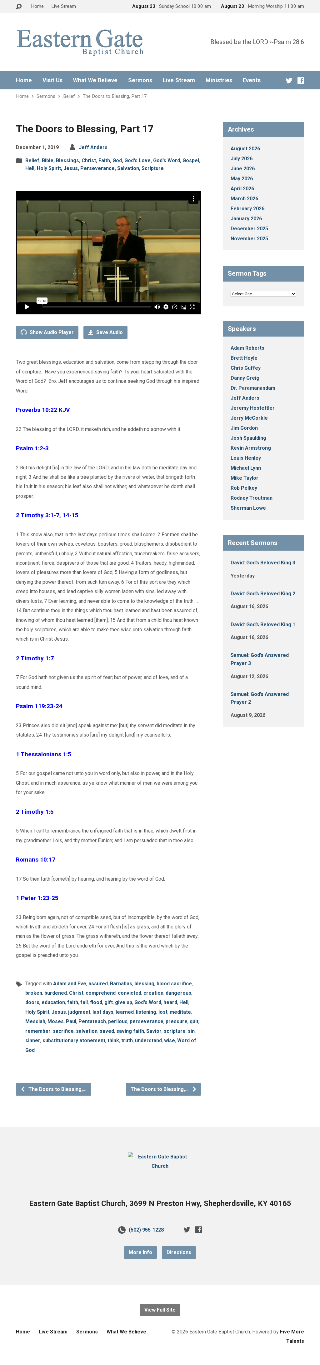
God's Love (137, 160)
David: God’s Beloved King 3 (263, 563)
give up (123, 1002)
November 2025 (249, 239)
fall (84, 1002)
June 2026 (243, 169)
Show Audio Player (51, 332)
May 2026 (242, 179)
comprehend (101, 993)
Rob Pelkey (244, 488)
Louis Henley (246, 458)
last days (102, 1012)
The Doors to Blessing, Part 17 (115, 96)
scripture (175, 1031)
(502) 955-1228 (146, 1230)
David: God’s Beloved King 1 (263, 625)
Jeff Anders (93, 147)
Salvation (128, 168)
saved (107, 1031)
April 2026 (242, 189)
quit (194, 1021)
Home (37, 6)
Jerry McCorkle (249, 418)
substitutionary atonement (73, 1040)
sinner (32, 1040)
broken (33, 993)
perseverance (146, 1021)
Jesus (70, 168)
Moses (56, 1021)
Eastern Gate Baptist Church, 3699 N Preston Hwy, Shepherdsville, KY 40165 (160, 1203)
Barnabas (121, 984)
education (53, 1002)
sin (191, 1031)
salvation (87, 1031)
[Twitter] (289, 80)
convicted (129, 993)
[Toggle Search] (19, 7)
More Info (140, 1252)
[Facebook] (301, 80)
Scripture (153, 168)
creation (153, 993)
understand (148, 1040)
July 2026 (241, 159)
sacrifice (63, 1031)
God (117, 160)
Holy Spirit (49, 168)
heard (170, 1002)
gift (108, 1002)
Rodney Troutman (251, 498)
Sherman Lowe (248, 508)
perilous (118, 1021)
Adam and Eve (69, 984)
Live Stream (63, 6)
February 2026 (247, 209)
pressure (177, 1021)
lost (163, 1012)
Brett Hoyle (244, 358)
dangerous (178, 993)
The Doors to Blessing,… (57, 1089)
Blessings (67, 160)
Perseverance (97, 168)
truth (127, 1040)
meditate (180, 1012)
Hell (29, 168)
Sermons (140, 80)
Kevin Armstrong (251, 448)
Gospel (190, 160)
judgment (79, 1012)
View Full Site (160, 1310)
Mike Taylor (244, 478)
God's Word (166, 160)
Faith (104, 160)
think (113, 1040)
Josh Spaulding (248, 438)
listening (146, 1012)
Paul (71, 1021)
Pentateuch (92, 1021)
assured (98, 984)
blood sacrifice (174, 984)
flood (96, 1002)
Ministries (219, 80)
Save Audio (109, 332)
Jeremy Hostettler (253, 408)
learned (125, 1012)
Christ (89, 160)
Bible (47, 160)
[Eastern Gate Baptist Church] (160, 1166)
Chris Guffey (246, 368)
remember (38, 1031)
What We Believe (95, 80)
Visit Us (52, 80)
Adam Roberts (247, 348)
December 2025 (249, 229)
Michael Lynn (246, 468)
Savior (154, 1031)
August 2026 (245, 149)
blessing (144, 984)
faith (72, 1002)
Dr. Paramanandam (253, 388)
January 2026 (246, 219)
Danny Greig (245, 378)
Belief (69, 96)
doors (32, 1002)
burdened (55, 993)
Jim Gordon (244, 428)
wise (169, 1040)
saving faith (130, 1031)
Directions (179, 1252)
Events (252, 80)
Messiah (35, 1021)
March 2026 (244, 199)
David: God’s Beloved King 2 (263, 594)
